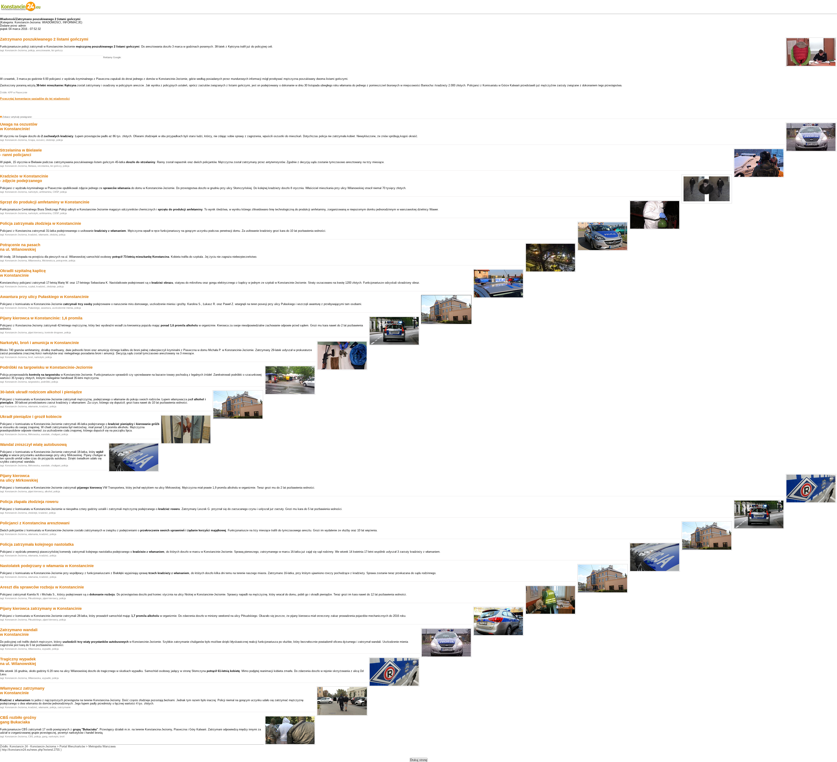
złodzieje (50, 140)
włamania (33, 534)
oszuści (40, 140)
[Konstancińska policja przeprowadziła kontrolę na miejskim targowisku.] (290, 394)
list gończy (57, 50)
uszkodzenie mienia (62, 308)
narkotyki (33, 192)
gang (44, 736)
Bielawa (32, 166)
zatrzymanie (64, 707)
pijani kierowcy (35, 332)
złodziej (54, 234)
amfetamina (45, 192)
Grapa (31, 140)
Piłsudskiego (34, 598)
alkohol (48, 491)
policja (31, 50)
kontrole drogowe (54, 332)
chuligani (55, 434)
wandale (45, 434)
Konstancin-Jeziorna (16, 50)
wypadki (46, 649)
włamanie (43, 234)
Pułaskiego (34, 308)
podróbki (45, 381)
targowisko (34, 381)
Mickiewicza (48, 260)
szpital (31, 286)
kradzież (32, 234)
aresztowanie (43, 50)
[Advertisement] (51, 66)
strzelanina (43, 166)
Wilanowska (34, 260)
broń (30, 357)
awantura (46, 308)
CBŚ (30, 736)
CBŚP (56, 192)
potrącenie (61, 260)
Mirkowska (34, 434)
